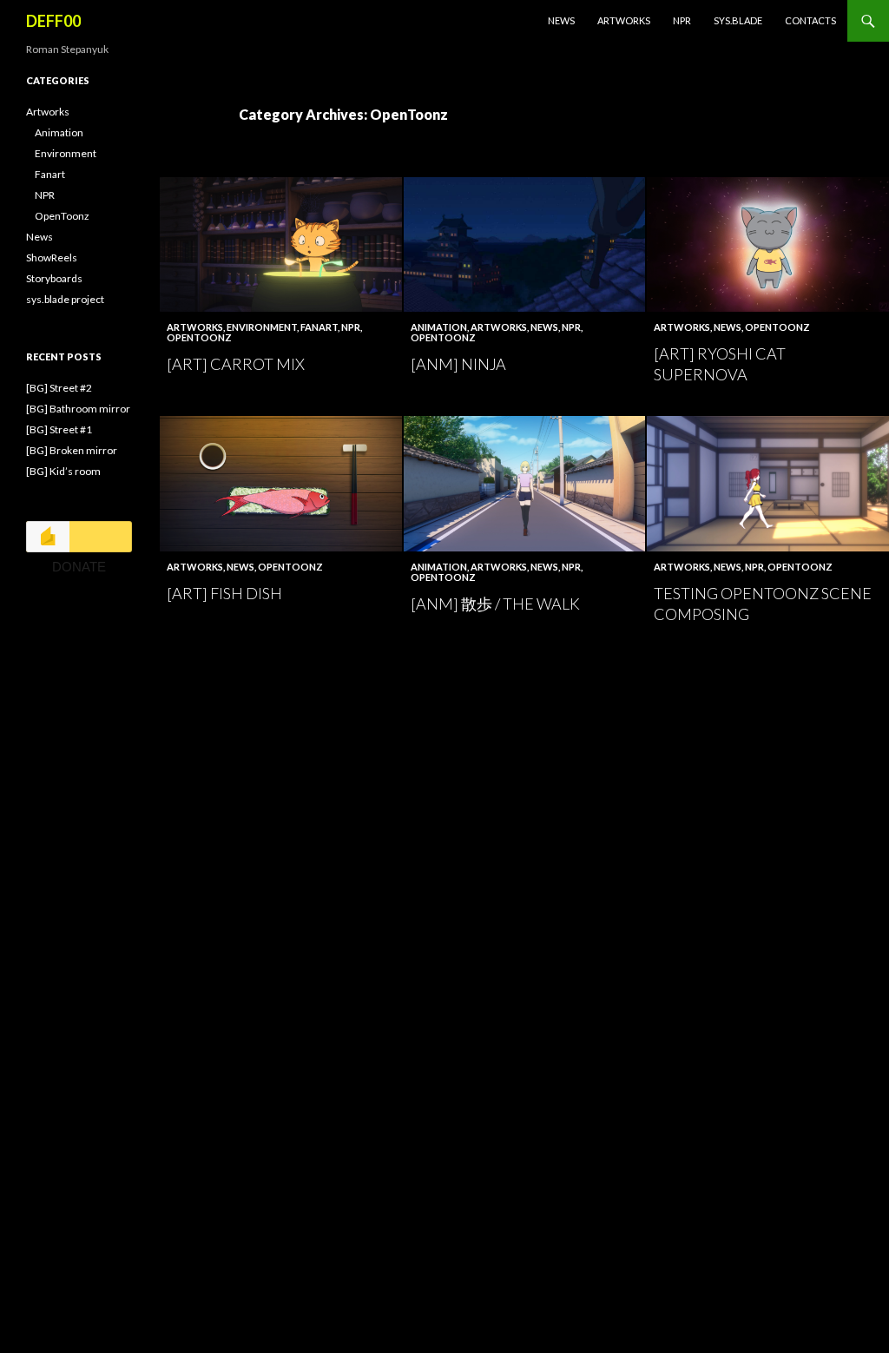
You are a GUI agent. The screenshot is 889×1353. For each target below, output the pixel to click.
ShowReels (51, 257)
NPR (682, 20)
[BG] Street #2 (59, 387)
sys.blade (738, 20)
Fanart (319, 327)
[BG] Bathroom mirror (78, 408)
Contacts (810, 20)
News (561, 20)
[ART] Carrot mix (236, 363)
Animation (439, 327)
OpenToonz (199, 337)
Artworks (623, 20)
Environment (262, 327)
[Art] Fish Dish (224, 593)
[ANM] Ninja (458, 363)
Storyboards (54, 278)
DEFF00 (53, 20)
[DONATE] (79, 536)
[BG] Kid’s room (63, 471)
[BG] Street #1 (59, 429)
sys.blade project (65, 299)
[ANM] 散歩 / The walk (495, 603)
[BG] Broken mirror (71, 450)
